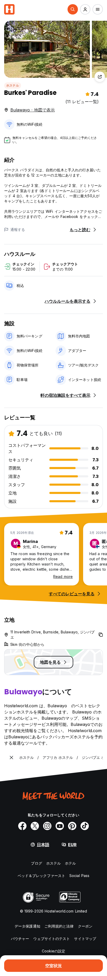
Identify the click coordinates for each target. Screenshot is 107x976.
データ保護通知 (27, 926)
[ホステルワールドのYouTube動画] (60, 826)
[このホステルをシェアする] (100, 77)
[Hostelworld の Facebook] (22, 826)
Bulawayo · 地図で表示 (32, 109)
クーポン (85, 926)
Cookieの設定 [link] (53, 951)
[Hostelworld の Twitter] (35, 826)
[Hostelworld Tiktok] (85, 826)
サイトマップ (85, 938)
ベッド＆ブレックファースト (41, 875)
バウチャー (20, 938)
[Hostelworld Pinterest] (72, 826)
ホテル (70, 863)
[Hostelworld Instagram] (47, 826)
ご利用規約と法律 (59, 926)
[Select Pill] (73, 9)
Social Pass (79, 875)
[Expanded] (11, 757)
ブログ (36, 863)
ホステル (12, 85)
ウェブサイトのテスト (51, 938)
